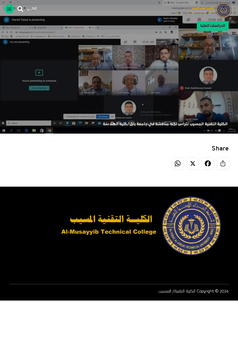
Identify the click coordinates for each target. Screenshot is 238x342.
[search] (20, 9)
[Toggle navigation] (9, 9)
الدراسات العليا (212, 25)
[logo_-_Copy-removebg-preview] (208, 10)
